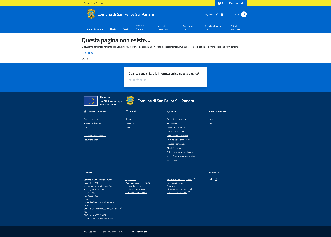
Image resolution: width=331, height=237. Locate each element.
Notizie (128, 119)
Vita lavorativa (173, 160)
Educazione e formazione (177, 135)
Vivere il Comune (217, 111)
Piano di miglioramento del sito (114, 231)
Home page (87, 52)
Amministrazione (97, 111)
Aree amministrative (92, 123)
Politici (86, 131)
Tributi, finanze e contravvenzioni (181, 156)
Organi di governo (91, 119)
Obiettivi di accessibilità (177, 192)
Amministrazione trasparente (179, 179)
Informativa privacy (175, 182)
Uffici (86, 127)
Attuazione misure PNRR (136, 192)
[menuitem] (95, 29)
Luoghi (211, 119)
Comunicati (130, 123)
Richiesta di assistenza (135, 189)
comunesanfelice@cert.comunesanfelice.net (101, 210)
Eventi (211, 123)
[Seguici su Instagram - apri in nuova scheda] (221, 14)
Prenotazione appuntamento (137, 182)
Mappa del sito (90, 231)
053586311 (92, 192)
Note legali (171, 186)
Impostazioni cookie (140, 231)
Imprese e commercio (176, 143)
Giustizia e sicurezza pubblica (179, 139)
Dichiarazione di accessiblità (179, 189)
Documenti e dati (91, 139)
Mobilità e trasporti (175, 148)
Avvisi (127, 127)
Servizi (174, 111)
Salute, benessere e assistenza (180, 152)
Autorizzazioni (173, 123)
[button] (244, 14)
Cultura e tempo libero (176, 131)
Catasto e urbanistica (176, 127)
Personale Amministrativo (95, 135)
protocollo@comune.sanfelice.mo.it (99, 202)
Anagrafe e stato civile (176, 119)
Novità (132, 111)
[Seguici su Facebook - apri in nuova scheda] (215, 14)
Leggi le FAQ (130, 179)
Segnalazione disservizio (135, 186)
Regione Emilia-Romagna (93, 3)
